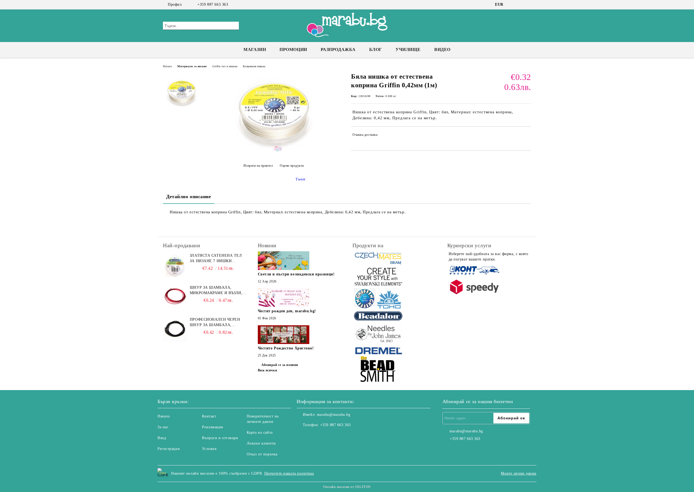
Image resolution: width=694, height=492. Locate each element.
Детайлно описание (188, 196)
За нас (163, 427)
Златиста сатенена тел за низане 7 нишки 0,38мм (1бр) (216, 258)
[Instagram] (520, 5)
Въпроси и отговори (220, 438)
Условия (209, 449)
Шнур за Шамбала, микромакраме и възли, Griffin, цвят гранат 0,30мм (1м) (216, 290)
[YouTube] (528, 5)
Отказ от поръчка (262, 454)
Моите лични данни (518, 473)
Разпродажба (338, 49)
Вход (162, 438)
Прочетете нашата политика (289, 473)
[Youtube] (324, 436)
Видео (442, 49)
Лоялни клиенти (261, 443)
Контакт (209, 416)
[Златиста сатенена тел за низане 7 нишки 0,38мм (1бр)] (175, 265)
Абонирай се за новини (279, 365)
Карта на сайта (260, 432)
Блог (375, 49)
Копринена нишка (254, 66)
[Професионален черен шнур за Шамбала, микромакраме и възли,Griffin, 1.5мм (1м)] (175, 329)
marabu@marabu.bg (334, 415)
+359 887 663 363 (212, 4)
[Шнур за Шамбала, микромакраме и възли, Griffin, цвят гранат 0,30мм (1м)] (175, 297)
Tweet (300, 179)
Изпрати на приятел (258, 166)
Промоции (293, 49)
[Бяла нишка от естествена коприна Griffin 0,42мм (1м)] (273, 152)
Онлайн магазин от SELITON (347, 487)
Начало (167, 66)
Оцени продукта (292, 166)
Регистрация (168, 449)
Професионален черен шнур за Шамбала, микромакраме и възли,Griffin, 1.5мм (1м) (217, 322)
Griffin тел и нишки (224, 66)
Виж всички (267, 370)
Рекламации (212, 427)
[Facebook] (512, 5)
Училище (408, 49)
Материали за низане (192, 66)
